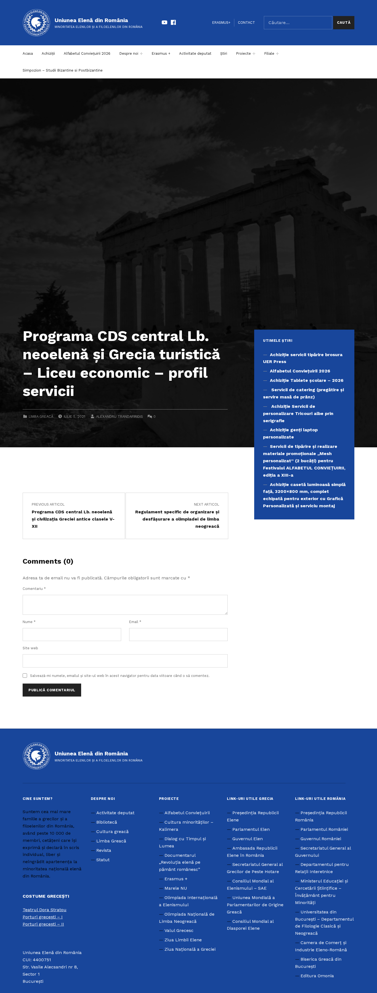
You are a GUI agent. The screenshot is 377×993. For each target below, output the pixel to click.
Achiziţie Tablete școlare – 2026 (306, 380)
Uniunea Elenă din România (91, 20)
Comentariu (34, 589)
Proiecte (243, 53)
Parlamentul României (324, 829)
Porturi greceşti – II (43, 924)
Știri (223, 53)
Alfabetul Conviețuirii (187, 812)
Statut (103, 859)
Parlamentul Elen (251, 829)
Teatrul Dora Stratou (45, 909)
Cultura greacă (112, 831)
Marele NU (175, 888)
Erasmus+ (221, 22)
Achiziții (48, 53)
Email (135, 622)
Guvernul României (321, 838)
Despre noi (128, 53)
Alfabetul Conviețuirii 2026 (87, 53)
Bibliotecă (106, 822)
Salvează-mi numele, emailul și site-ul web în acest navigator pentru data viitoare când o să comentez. (119, 676)
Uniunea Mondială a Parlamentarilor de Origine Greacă (255, 905)
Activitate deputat (195, 53)
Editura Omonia (317, 975)
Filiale (269, 53)
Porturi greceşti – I (43, 917)
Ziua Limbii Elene (183, 939)
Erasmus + (161, 53)
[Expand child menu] (141, 53)
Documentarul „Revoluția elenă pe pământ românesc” (179, 862)
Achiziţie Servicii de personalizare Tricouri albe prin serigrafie (298, 413)
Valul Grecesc (178, 930)
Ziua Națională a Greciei (190, 949)
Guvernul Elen (247, 838)
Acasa (28, 53)
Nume (29, 622)
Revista (103, 850)
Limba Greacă (41, 416)
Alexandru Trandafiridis (119, 416)
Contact (246, 22)
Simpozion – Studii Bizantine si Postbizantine (63, 70)
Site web (30, 648)
